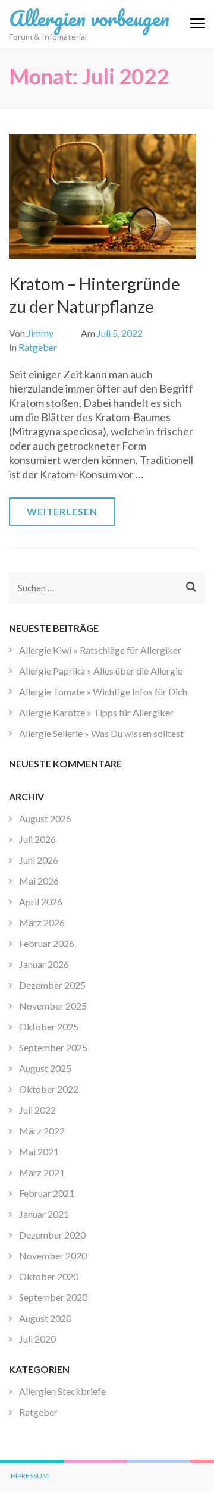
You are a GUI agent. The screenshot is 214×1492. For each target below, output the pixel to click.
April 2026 (40, 901)
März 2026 (42, 922)
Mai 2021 (39, 1151)
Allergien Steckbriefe (62, 1391)
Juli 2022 (37, 1109)
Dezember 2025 (52, 985)
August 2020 (45, 1318)
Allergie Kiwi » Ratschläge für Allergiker (100, 650)
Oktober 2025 (48, 1026)
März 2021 (42, 1172)
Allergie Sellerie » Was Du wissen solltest (101, 733)
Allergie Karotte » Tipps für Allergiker (96, 712)
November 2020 (53, 1255)
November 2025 (53, 1005)
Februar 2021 (46, 1193)
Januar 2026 (44, 964)
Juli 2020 (37, 1338)
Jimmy (40, 332)
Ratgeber (37, 347)
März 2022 (42, 1130)
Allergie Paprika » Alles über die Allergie (100, 670)
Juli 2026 (37, 839)
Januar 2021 (44, 1214)
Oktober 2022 (48, 1089)
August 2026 (45, 818)
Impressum (29, 1475)
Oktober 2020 (48, 1276)
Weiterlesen (62, 511)
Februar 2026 (46, 943)
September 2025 (53, 1047)
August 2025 (45, 1068)
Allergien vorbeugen (89, 18)
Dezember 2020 (52, 1234)
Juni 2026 (38, 860)
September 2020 (53, 1297)
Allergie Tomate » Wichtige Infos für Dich (103, 691)
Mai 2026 (39, 880)
